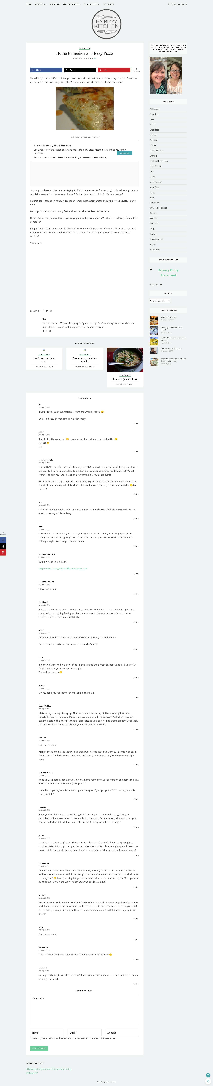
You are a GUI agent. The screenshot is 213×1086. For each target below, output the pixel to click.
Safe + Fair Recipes (158, 207)
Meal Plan (154, 187)
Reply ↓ (136, 424)
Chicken (153, 135)
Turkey (153, 234)
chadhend (43, 602)
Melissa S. (43, 968)
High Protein (155, 166)
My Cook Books (71, 4)
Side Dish (154, 223)
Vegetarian (155, 249)
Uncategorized (84, 48)
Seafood (153, 218)
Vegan (153, 244)
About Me (55, 4)
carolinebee (44, 863)
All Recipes (154, 109)
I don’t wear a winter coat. (44, 360)
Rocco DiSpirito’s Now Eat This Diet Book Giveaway (173, 360)
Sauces (153, 213)
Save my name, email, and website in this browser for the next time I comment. (74, 1038)
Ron (40, 502)
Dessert (153, 140)
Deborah (42, 738)
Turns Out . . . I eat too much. (84, 360)
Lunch (152, 176)
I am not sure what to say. (171, 348)
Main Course (155, 182)
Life (151, 171)
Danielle (42, 807)
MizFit (41, 630)
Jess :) (41, 432)
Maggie (42, 895)
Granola (153, 155)
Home (28, 4)
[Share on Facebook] (3, 540)
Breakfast (154, 129)
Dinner (153, 145)
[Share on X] (3, 546)
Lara (41, 657)
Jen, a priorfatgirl (46, 772)
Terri (41, 526)
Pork (152, 197)
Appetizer (154, 114)
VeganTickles (45, 706)
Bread (152, 124)
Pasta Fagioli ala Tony (125, 379)
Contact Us (108, 4)
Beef (152, 119)
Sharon (42, 685)
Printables (154, 202)
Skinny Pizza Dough (169, 317)
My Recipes (40, 4)
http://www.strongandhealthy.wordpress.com (63, 568)
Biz (94, 58)
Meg (41, 927)
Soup (152, 228)
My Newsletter (91, 4)
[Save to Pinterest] (3, 552)
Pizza (152, 192)
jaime (41, 835)
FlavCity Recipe (156, 150)
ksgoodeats (44, 947)
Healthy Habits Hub (159, 161)
